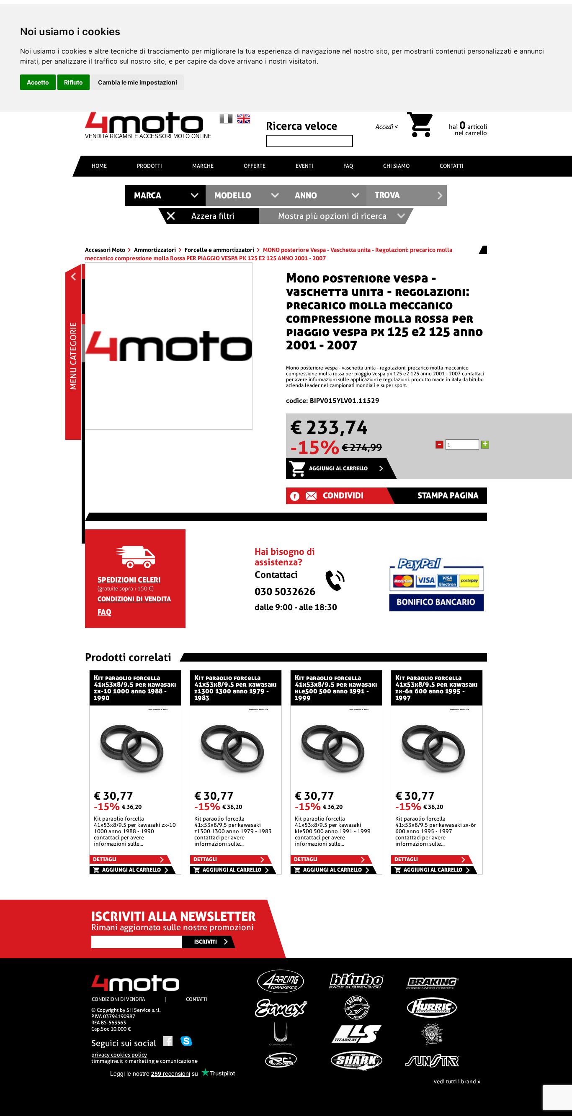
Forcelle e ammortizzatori (220, 249)
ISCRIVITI (205, 942)
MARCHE (203, 166)
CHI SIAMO (396, 166)
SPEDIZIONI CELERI (129, 579)
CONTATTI (452, 166)
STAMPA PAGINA (448, 495)
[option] (169, 346)
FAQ (348, 166)
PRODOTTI (149, 166)
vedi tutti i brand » (457, 1081)
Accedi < (386, 127)
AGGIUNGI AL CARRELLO (338, 468)
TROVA (387, 195)
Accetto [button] (38, 82)
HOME (99, 166)
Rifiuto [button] (73, 82)
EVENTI (304, 166)
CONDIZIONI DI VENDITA (134, 599)
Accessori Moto (105, 249)
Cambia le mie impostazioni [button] (137, 82)
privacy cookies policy (119, 1055)
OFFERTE (254, 166)
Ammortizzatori (155, 249)
